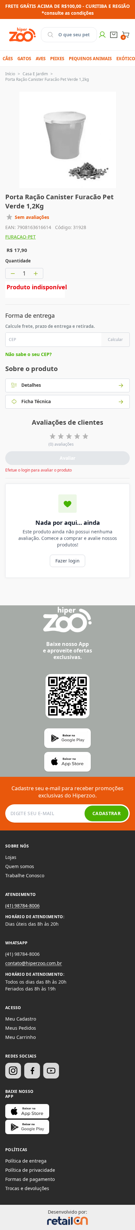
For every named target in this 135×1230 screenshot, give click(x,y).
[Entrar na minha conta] (102, 35)
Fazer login (67, 561)
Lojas (10, 857)
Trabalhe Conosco (24, 875)
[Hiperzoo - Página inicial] (22, 35)
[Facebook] (32, 1070)
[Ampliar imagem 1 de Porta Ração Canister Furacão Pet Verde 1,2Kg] (67, 140)
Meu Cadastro (20, 1019)
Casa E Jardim (35, 74)
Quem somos (19, 866)
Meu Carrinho (20, 1037)
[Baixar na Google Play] (27, 1127)
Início (10, 74)
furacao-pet (20, 237)
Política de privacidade (30, 1170)
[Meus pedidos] (113, 35)
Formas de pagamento (30, 1179)
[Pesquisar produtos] (50, 34)
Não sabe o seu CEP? (28, 354)
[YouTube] (51, 1070)
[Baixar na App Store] (27, 1111)
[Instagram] (13, 1070)
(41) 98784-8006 (22, 905)
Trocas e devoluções (27, 1188)
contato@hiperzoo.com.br (33, 963)
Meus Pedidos (20, 1028)
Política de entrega (26, 1161)
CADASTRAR (106, 813)
